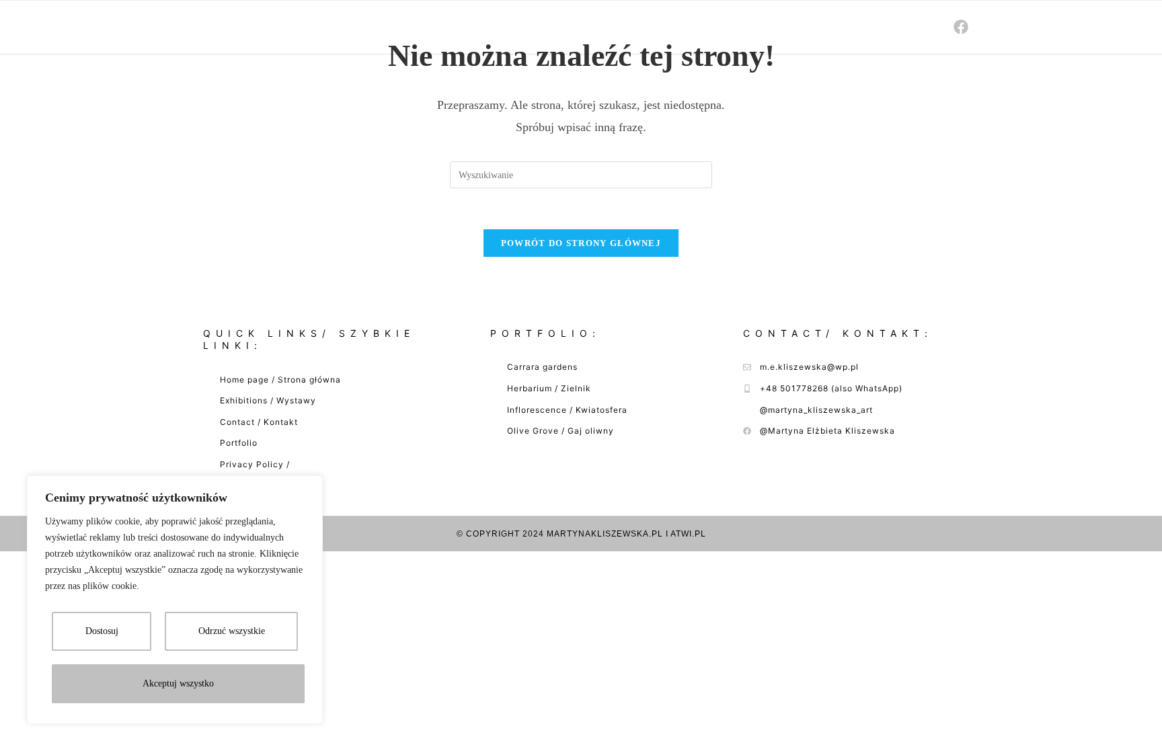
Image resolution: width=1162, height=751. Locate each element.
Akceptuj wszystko (178, 683)
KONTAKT (894, 27)
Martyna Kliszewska (240, 26)
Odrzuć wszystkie (231, 631)
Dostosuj (101, 631)
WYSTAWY (729, 27)
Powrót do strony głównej (581, 243)
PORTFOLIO (812, 27)
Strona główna (631, 27)
